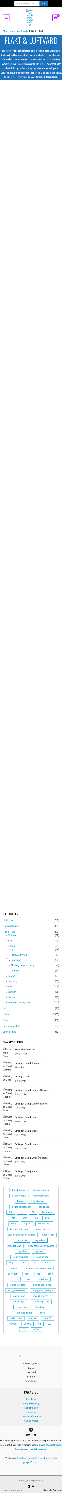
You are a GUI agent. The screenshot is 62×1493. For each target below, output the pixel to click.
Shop (5, 31)
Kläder (6, 1014)
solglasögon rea (41, 1301)
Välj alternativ (15, 160)
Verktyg (15, 970)
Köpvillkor (31, 1412)
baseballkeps (19, 1190)
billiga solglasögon (21, 1207)
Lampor (12, 992)
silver (50, 1273)
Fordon (11, 976)
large (11, 1262)
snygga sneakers (16, 1290)
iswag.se (32, 1381)
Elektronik (8, 920)
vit (39, 1324)
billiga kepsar (37, 1201)
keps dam (40, 1240)
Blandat (25, 31)
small (28, 1279)
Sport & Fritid (9, 1031)
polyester (13, 1273)
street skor (21, 1307)
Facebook (47, 1212)
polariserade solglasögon (38, 1268)
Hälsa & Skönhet (11, 926)
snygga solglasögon (43, 1290)
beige (20, 1201)
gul (36, 1218)
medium (48, 1262)
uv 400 (27, 1324)
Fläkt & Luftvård (19, 955)
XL (49, 1324)
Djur (13, 949)
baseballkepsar (41, 1190)
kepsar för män (43, 1229)
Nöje (5, 1020)
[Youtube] (33, 1486)
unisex (32, 1318)
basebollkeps (19, 1195)
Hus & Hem (14, 31)
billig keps (44, 1207)
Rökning (12, 997)
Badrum (12, 935)
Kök (10, 986)
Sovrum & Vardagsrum (19, 1002)
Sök (43, 3)
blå (10, 1212)
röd (38, 1273)
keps (13, 1223)
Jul (4, 1008)
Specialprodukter (11, 1026)
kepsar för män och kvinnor (21, 1234)
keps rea (39, 1251)
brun (22, 1212)
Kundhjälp (31, 1399)
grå (13, 1218)
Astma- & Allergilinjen (46, 77)
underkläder (16, 1318)
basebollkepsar (41, 1195)
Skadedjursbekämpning (22, 965)
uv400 (13, 1324)
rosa (27, 1273)
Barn (10, 940)
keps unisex (42, 1257)
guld (47, 1218)
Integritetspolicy (31, 1403)
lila (34, 1262)
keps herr (22, 1251)
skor (15, 1279)
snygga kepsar (17, 1284)
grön (25, 1218)
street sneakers (24, 1312)
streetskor (40, 1307)
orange (14, 1268)
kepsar (27, 1223)
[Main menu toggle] (6, 17)
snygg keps (19, 1296)
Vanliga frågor (31, 1421)
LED (24, 1262)
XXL (24, 1329)
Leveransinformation (31, 1416)
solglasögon (19, 1301)
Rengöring (16, 960)
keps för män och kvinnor (41, 1246)
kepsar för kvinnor (19, 1229)
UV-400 (47, 1318)
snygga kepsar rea (42, 1284)
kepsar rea (22, 1240)
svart (42, 1312)
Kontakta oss (31, 1407)
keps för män (14, 1246)
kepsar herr (48, 1234)
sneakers (43, 1279)
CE (33, 1212)
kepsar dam (44, 1223)
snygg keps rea (40, 1296)
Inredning (12, 981)
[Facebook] (29, 1486)
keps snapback (21, 1257)
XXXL (36, 1329)
